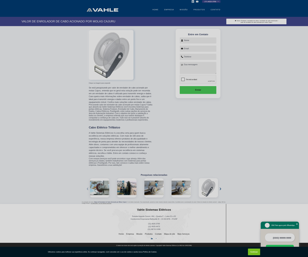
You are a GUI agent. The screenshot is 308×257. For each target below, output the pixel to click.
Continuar (254, 252)
